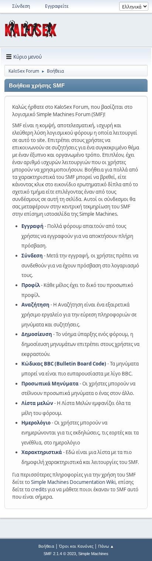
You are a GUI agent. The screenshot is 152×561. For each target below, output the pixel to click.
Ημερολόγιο (36, 422)
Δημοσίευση (36, 334)
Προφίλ (30, 285)
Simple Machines (93, 553)
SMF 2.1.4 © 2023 (60, 553)
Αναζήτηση (35, 304)
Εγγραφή (32, 226)
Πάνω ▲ (106, 546)
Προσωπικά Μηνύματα (50, 383)
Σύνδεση (32, 255)
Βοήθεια (46, 546)
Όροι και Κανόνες (76, 546)
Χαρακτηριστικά (41, 452)
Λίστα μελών (37, 403)
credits (38, 489)
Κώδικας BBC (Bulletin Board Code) (63, 363)
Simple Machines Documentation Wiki (73, 482)
